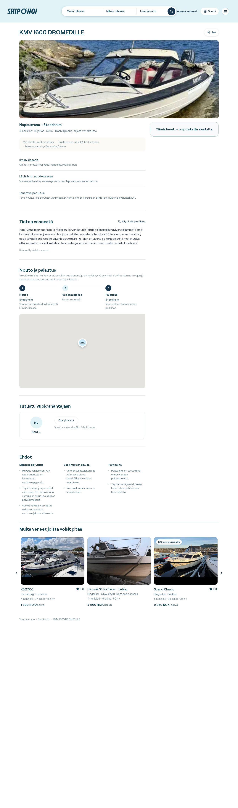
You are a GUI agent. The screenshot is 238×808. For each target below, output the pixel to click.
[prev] (17, 573)
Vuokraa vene (27, 619)
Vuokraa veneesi (186, 11)
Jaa (214, 32)
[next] (220, 573)
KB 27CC (27, 589)
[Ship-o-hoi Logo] (22, 11)
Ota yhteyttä (66, 420)
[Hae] (171, 11)
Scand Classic (164, 589)
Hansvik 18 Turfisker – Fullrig (107, 589)
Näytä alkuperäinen (133, 221)
